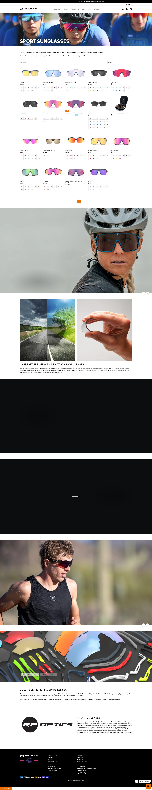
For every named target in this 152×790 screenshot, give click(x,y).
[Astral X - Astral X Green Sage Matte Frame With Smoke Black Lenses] (119, 90)
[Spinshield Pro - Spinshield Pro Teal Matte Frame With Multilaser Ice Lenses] (61, 87)
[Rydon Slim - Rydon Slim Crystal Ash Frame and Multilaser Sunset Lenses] (21, 155)
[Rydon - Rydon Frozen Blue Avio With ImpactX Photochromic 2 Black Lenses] (93, 127)
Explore (96, 9)
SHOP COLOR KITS (49, 674)
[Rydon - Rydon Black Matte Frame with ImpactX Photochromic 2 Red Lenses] (96, 127)
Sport (90, 9)
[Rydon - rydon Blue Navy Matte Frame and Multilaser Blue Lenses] (90, 124)
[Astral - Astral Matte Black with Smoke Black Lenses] (54, 118)
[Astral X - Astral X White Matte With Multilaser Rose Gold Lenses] (123, 87)
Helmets (66, 9)
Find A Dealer (80, 757)
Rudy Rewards (52, 764)
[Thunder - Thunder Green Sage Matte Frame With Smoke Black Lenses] (25, 118)
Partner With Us (81, 766)
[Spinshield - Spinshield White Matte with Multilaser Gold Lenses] (129, 155)
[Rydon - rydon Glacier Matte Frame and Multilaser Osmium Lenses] (93, 118)
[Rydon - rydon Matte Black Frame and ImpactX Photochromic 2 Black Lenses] (100, 118)
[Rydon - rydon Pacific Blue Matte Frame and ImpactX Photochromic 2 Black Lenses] (93, 124)
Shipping (50, 757)
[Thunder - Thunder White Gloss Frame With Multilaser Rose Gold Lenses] (31, 118)
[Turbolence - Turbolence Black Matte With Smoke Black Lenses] (90, 87)
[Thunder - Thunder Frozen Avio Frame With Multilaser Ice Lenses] (35, 118)
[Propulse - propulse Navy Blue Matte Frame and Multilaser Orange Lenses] (67, 155)
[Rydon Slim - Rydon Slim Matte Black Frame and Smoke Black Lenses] (25, 155)
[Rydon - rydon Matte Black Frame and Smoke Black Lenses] (90, 118)
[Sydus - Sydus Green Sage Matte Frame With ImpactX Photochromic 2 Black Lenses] (21, 90)
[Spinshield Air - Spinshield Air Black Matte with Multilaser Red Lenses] (90, 158)
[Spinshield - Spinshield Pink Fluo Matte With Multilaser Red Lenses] (119, 158)
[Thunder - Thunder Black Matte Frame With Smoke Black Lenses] (21, 118)
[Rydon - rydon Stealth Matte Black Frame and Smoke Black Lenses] (103, 121)
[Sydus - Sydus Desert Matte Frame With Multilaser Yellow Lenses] (25, 87)
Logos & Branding (81, 773)
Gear (83, 9)
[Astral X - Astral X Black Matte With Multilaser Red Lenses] (112, 87)
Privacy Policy (51, 766)
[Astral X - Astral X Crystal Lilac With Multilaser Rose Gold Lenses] (126, 87)
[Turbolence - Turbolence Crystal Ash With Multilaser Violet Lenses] (93, 87)
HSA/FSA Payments (82, 761)
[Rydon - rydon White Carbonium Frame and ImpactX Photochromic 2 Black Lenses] (93, 121)
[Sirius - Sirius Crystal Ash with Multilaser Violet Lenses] (90, 186)
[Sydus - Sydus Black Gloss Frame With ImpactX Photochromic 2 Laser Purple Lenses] (28, 90)
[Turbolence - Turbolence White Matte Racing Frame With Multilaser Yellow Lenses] (90, 90)
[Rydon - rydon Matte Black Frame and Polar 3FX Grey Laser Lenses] (103, 118)
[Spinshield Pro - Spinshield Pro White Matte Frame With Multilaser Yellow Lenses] (51, 87)
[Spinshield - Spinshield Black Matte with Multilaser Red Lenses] (123, 155)
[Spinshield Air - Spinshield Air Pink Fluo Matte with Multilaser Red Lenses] (93, 155)
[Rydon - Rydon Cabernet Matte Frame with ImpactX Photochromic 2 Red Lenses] (103, 127)
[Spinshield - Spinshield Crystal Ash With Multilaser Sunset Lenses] (112, 155)
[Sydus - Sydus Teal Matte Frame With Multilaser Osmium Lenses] (31, 87)
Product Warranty (53, 761)
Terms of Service (52, 770)
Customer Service (52, 755)
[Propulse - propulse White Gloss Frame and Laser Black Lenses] (74, 155)
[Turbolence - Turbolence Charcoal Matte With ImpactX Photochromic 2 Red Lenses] (100, 90)
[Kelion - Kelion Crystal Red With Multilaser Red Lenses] (21, 189)
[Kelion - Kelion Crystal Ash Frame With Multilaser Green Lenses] (21, 186)
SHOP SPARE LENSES (30, 674)
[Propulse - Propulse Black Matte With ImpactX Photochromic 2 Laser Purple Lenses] (74, 158)
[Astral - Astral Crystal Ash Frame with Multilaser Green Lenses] (47, 118)
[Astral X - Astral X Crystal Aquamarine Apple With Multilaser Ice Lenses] (112, 90)
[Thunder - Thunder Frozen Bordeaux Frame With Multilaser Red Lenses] (28, 118)
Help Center (80, 759)
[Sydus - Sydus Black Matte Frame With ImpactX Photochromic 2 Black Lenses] (38, 87)
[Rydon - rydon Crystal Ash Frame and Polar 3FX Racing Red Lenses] (90, 127)
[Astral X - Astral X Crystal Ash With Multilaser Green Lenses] (119, 87)
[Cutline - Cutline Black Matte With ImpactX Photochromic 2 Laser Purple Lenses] (61, 186)
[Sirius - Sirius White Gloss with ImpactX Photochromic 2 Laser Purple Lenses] (90, 189)
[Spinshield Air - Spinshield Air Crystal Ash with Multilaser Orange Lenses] (107, 155)
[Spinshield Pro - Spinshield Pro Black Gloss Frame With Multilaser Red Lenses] (58, 87)
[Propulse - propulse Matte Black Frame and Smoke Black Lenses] (77, 155)
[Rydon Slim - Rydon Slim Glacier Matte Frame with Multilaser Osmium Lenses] (28, 158)
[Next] (147, 293)
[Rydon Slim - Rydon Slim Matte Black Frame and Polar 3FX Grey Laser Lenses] (31, 155)
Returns (50, 759)
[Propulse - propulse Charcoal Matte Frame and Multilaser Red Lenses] (70, 155)
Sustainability (80, 755)
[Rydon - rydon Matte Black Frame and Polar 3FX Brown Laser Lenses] (107, 118)
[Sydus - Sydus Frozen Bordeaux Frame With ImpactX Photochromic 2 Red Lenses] (25, 90)
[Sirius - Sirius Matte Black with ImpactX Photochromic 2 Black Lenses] (107, 186)
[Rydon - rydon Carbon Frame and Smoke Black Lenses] (103, 124)
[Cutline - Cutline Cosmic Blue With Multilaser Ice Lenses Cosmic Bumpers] (47, 186)
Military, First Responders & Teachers (86, 768)
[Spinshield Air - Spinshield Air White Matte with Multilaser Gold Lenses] (96, 158)
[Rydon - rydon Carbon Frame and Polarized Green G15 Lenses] (107, 124)
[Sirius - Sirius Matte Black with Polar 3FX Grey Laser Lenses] (103, 186)
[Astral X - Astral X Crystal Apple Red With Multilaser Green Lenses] (129, 87)
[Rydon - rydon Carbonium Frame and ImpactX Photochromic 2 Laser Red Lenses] (96, 121)
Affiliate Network (81, 770)
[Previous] (143, 293)
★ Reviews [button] (6, 788)
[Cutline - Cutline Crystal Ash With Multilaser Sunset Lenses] (44, 186)
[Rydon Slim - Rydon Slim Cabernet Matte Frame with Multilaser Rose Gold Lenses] (35, 158)
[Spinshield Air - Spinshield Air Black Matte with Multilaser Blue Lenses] (103, 155)
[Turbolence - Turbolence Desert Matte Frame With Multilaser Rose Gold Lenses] (93, 90)
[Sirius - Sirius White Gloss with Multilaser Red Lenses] (96, 186)
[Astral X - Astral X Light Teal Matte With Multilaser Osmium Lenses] (116, 87)
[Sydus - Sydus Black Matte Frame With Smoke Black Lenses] (28, 87)
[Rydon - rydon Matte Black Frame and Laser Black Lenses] (90, 121)
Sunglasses (57, 9)
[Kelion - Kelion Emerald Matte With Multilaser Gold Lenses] (31, 189)
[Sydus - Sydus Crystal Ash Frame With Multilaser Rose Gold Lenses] (35, 87)
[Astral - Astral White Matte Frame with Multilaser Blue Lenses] (58, 118)
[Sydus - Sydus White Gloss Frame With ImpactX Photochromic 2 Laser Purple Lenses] (31, 90)
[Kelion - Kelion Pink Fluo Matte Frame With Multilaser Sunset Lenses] (25, 186)
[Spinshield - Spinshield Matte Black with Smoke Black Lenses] (126, 155)
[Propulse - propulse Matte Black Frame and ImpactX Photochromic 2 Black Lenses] (80, 155)
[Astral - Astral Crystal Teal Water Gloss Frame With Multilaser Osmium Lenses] (44, 121)
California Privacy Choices (55, 768)
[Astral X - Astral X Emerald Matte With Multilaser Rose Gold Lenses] (123, 90)
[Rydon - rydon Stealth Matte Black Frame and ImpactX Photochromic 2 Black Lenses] (100, 121)
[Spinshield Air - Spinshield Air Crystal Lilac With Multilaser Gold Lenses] (90, 155)
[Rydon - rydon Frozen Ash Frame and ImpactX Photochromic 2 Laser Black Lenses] (96, 118)
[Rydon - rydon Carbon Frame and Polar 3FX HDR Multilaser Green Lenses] (96, 124)
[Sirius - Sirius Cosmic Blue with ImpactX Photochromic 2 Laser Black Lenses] (93, 189)
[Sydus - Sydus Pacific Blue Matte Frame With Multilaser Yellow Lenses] (21, 87)
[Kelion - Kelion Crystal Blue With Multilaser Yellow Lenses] (38, 186)
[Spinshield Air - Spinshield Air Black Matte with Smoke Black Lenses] (93, 158)
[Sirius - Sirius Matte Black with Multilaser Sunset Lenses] (100, 186)
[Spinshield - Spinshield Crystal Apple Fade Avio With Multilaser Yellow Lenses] (116, 158)
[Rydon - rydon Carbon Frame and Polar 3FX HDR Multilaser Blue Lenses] (100, 124)
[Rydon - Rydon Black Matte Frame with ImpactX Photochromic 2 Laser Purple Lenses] (100, 127)
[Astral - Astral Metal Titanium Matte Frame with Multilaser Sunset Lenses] (44, 118)
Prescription (75, 9)
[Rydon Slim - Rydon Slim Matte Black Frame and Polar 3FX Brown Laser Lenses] (35, 155)
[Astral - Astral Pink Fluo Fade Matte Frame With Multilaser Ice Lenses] (51, 118)
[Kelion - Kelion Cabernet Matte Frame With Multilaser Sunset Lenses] (25, 189)
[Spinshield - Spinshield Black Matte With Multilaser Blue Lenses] (112, 158)
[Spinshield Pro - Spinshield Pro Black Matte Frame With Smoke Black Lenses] (54, 87)
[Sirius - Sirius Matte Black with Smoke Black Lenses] (93, 186)
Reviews (79, 764)
